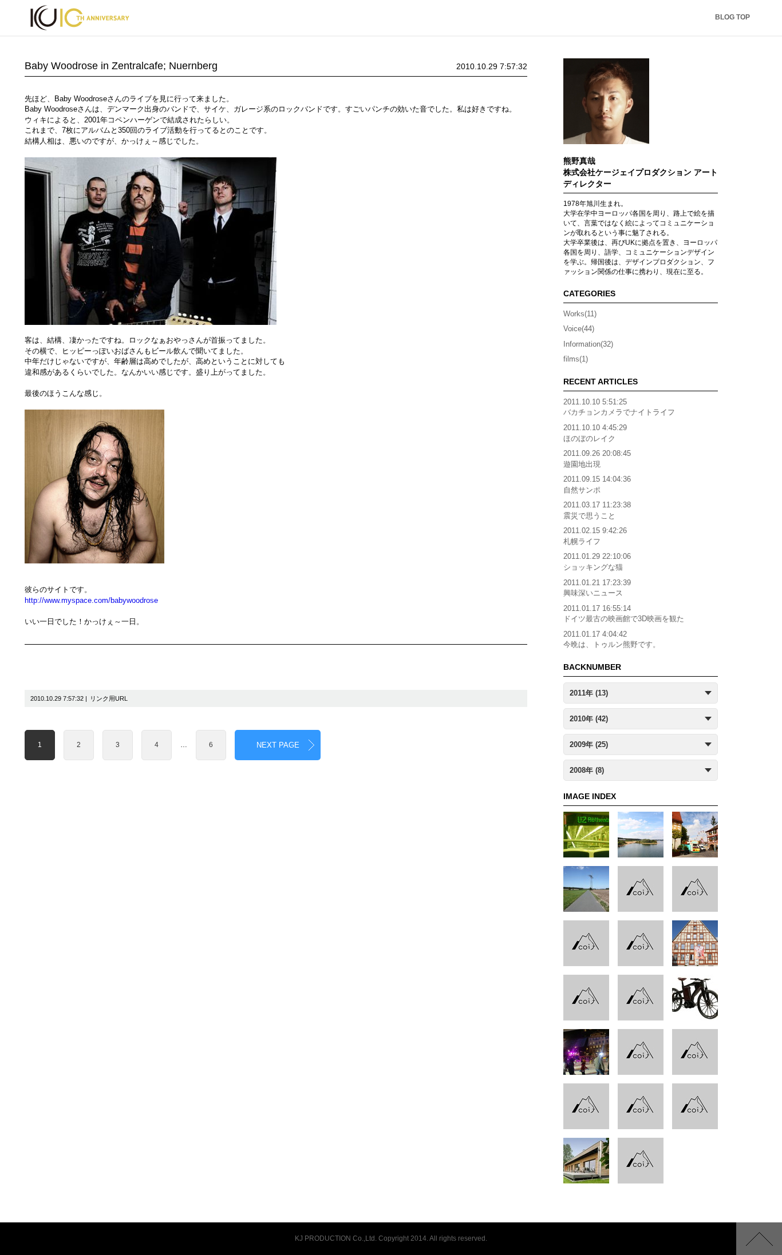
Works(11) (580, 313)
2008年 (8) (587, 770)
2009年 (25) (589, 744)
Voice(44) (578, 328)
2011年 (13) (589, 693)
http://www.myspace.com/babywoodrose (91, 600)
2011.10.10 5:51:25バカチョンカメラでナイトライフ (619, 407)
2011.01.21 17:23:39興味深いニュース (597, 588)
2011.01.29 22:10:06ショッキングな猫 (597, 561)
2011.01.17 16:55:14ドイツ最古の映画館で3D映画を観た (623, 613)
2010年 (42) (589, 718)
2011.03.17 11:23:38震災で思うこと (597, 510)
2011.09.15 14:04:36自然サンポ (597, 484)
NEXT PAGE (277, 745)
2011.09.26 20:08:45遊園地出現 (597, 458)
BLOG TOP (732, 17)
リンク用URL (109, 698)
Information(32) (588, 344)
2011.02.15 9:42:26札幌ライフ (595, 536)
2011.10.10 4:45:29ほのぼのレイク (595, 433)
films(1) (575, 359)
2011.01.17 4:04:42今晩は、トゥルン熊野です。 (611, 639)
